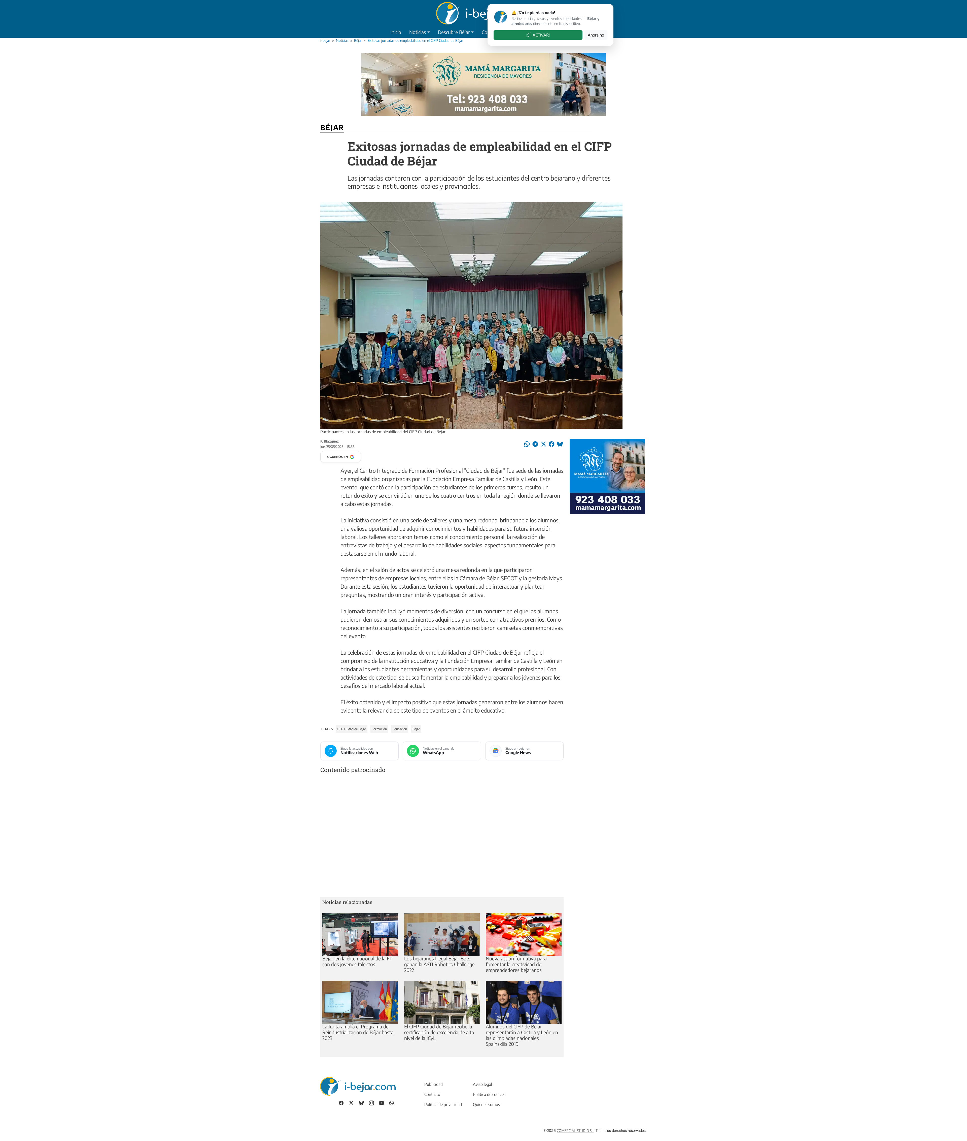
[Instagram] (371, 1102)
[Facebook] (341, 1102)
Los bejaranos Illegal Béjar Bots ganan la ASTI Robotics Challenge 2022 (439, 964)
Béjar (358, 40)
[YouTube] (381, 1102)
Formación (379, 729)
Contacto (432, 1094)
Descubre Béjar (454, 32)
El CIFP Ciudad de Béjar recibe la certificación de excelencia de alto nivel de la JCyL (439, 1032)
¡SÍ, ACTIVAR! (538, 35)
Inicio (395, 32)
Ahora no (596, 35)
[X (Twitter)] (351, 1102)
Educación (400, 729)
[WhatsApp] (392, 1102)
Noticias (417, 32)
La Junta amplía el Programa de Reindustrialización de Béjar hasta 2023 (358, 1032)
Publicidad (433, 1084)
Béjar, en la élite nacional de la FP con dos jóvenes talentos (357, 961)
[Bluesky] (361, 1102)
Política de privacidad (443, 1104)
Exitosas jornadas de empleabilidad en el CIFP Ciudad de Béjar (415, 40)
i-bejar (325, 40)
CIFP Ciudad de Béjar (351, 729)
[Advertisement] (442, 836)
